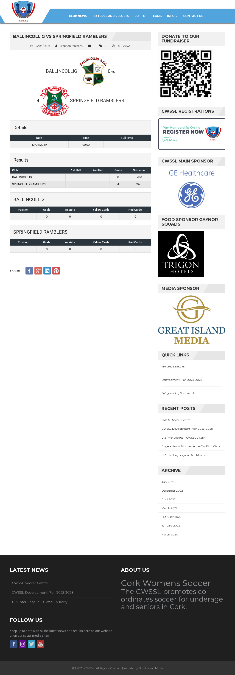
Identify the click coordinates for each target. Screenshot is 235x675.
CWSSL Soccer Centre (176, 420)
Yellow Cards (101, 209)
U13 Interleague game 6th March (183, 455)
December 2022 (172, 490)
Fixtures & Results (173, 366)
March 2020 (170, 534)
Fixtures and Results (110, 16)
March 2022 (170, 508)
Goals (46, 209)
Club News (78, 16)
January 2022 (171, 525)
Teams (156, 16)
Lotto (139, 16)
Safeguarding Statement (178, 393)
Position (23, 209)
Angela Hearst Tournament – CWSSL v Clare (191, 446)
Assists (70, 209)
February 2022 (171, 516)
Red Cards (135, 209)
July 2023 (168, 482)
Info (171, 16)
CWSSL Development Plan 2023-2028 (187, 428)
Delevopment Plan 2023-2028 (182, 379)
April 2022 (169, 499)
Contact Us (193, 16)
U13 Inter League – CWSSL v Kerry (184, 437)
